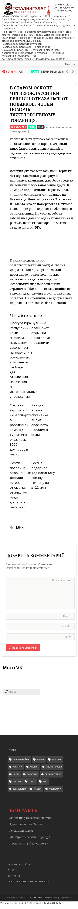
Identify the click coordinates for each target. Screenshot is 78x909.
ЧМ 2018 (38, 789)
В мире (40, 759)
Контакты (14, 876)
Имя (67, 616)
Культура (17, 767)
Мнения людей (54, 767)
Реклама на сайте (19, 864)
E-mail (66, 626)
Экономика (55, 789)
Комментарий (61, 580)
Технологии (19, 789)
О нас (11, 870)
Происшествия (53, 774)
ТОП (45, 782)
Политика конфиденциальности (28, 881)
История (56, 759)
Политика (32, 774)
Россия (32, 71)
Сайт (68, 636)
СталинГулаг (36, 898)
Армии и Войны (21, 759)
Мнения (34, 767)
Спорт (32, 782)
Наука (16, 774)
